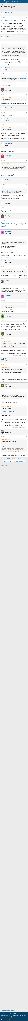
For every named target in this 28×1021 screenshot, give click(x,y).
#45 (26, 112)
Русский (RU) (13, 1013)
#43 (26, 73)
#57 (26, 338)
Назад (8, 458)
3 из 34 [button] (13, 458)
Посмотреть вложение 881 (8, 411)
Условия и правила (5, 1015)
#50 (26, 207)
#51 (26, 220)
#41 (26, 17)
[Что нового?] (23, 1)
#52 (26, 237)
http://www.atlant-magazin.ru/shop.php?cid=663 (13, 61)
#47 (26, 149)
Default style (5, 1013)
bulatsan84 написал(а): (7, 269)
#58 (26, 364)
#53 (26, 266)
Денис (3, 9)
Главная (8, 1017)
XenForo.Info (10, 1019)
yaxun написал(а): (6, 367)
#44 (26, 94)
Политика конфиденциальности (18, 1015)
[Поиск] (26, 1)
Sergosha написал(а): (6, 303)
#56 (26, 320)
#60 (26, 436)
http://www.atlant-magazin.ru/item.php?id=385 (13, 20)
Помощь (3, 1017)
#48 (26, 160)
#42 (26, 42)
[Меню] (2, 1)
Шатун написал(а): (6, 240)
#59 (26, 390)
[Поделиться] (24, 18)
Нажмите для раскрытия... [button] (14, 451)
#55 (26, 300)
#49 (26, 184)
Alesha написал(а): (6, 76)
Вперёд (19, 458)
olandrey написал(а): (6, 406)
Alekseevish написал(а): (7, 45)
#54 (26, 286)
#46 (26, 124)
